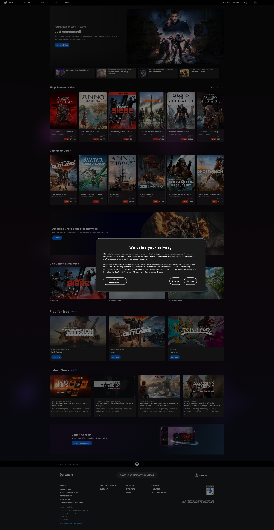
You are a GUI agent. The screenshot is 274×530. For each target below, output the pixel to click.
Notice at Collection (166, 256)
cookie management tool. (142, 259)
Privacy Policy (149, 256)
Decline (175, 281)
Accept (190, 281)
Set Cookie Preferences (115, 281)
